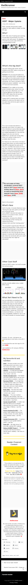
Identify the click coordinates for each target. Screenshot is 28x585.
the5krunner (8, 5)
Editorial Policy (7, 480)
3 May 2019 (5, 24)
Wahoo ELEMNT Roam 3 (10, 428)
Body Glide (6, 389)
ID (21, 536)
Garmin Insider (7, 574)
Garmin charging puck (9, 375)
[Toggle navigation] (3, 12)
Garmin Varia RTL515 (9, 402)
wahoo (11, 555)
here (15, 187)
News (4, 18)
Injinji (4, 363)
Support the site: (10, 471)
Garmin (7, 555)
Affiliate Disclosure (18, 480)
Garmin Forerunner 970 (10, 419)
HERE (6, 345)
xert (15, 555)
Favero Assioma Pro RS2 (10, 410)
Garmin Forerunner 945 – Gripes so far (14, 568)
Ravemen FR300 (8, 381)
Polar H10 (6, 424)
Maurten (6, 395)
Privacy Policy (14, 582)
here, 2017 (19, 189)
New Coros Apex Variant (11, 562)
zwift (17, 555)
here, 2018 (18, 193)
